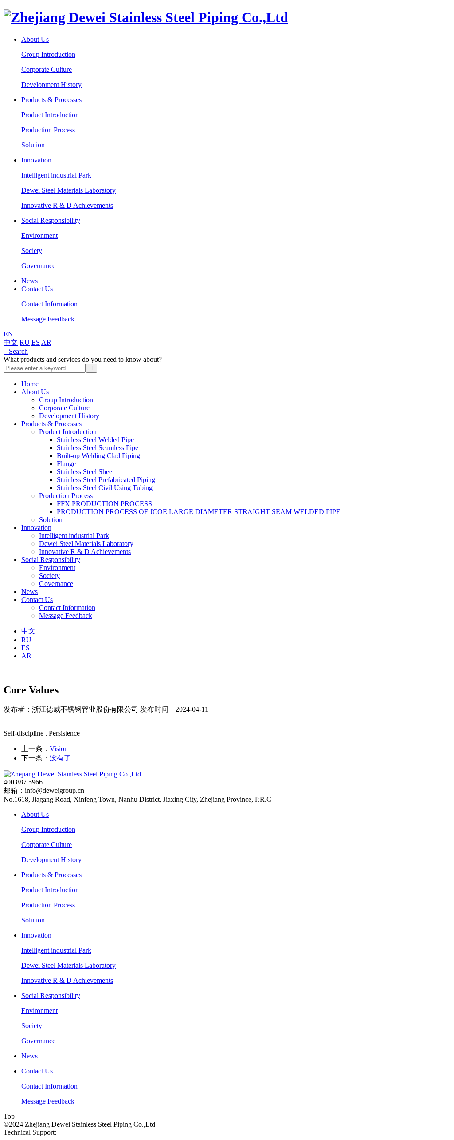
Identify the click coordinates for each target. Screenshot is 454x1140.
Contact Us (37, 289)
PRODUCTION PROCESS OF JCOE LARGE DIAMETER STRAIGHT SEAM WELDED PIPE (198, 511)
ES (35, 342)
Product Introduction (50, 115)
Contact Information (49, 304)
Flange (66, 463)
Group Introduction (48, 54)
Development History (51, 84)
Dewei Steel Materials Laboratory (68, 190)
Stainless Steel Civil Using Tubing (105, 487)
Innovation (36, 160)
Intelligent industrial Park (56, 175)
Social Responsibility (50, 220)
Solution (33, 145)
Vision (59, 748)
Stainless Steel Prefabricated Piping (106, 479)
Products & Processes (51, 99)
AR (46, 342)
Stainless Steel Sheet (85, 471)
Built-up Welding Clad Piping (98, 455)
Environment (39, 235)
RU (25, 342)
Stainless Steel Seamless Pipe (97, 447)
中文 (11, 342)
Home (30, 384)
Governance (38, 265)
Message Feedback (47, 319)
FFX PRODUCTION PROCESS (104, 503)
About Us (35, 39)
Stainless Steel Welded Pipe (95, 439)
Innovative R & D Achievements (67, 205)
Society (31, 250)
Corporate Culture (46, 69)
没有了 (60, 758)
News (29, 281)
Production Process (48, 130)
